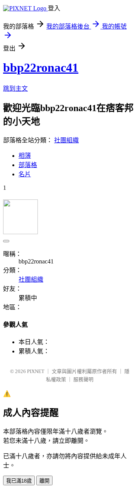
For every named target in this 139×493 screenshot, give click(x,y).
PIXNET (35, 371)
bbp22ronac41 (40, 67)
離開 (44, 481)
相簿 (25, 155)
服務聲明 (83, 379)
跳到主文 (15, 88)
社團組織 (66, 140)
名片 (25, 174)
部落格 (28, 165)
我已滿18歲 (19, 481)
